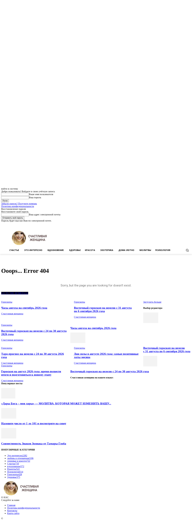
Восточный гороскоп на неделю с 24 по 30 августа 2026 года (109, 371)
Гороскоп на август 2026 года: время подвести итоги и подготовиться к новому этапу (31, 373)
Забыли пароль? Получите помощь (19, 203)
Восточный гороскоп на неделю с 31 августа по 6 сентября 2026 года (103, 309)
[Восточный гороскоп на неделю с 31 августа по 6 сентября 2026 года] (77, 342)
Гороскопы (6, 325)
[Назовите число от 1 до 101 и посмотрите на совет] (8, 417)
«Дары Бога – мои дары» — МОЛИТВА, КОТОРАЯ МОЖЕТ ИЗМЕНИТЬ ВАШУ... (56, 403)
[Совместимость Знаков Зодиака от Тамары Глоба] (8, 437)
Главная (11, 505)
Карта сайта (13, 513)
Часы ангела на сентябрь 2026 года (24, 307)
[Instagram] (176, 224)
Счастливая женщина (12, 313)
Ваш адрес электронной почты (44, 214)
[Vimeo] (185, 224)
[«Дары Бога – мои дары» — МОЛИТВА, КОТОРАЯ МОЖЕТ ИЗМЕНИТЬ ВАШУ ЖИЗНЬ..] (8, 397)
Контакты (12, 510)
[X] (181, 224)
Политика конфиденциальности (17, 206)
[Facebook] (172, 224)
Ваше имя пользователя (41, 194)
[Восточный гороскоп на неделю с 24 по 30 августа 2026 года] (150, 365)
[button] (187, 250)
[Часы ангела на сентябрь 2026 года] (150, 322)
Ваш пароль (35, 197)
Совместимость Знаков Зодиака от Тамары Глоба (33, 443)
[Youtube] (189, 224)
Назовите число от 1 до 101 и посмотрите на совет (33, 423)
